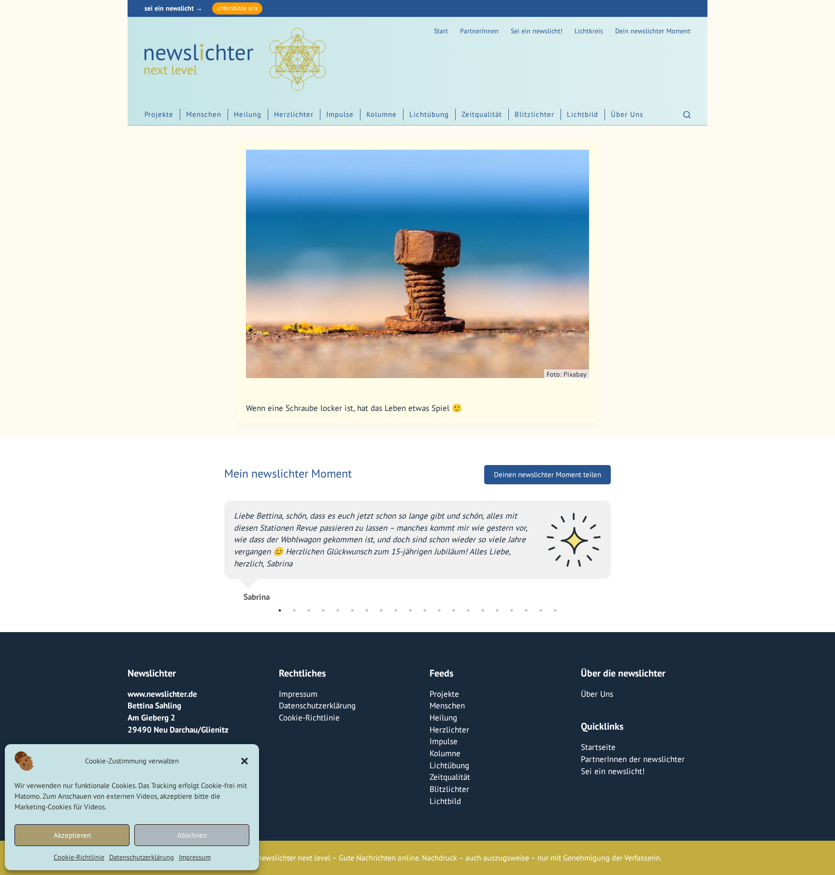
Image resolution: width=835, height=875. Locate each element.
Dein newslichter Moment (653, 31)
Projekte (158, 114)
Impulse (340, 114)
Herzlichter (294, 114)
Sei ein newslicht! (536, 31)
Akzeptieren (72, 835)
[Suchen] (687, 114)
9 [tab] (396, 610)
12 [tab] (439, 610)
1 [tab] (280, 610)
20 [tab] (555, 610)
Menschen (203, 114)
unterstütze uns (237, 8)
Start (441, 31)
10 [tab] (410, 610)
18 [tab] (526, 610)
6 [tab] (352, 610)
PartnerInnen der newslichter (633, 759)
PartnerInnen (479, 31)
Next (618, 546)
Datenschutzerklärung (141, 857)
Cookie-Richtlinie (79, 857)
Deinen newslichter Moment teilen (547, 474)
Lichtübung (429, 114)
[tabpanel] (417, 547)
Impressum (195, 857)
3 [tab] (309, 610)
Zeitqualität (481, 114)
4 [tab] (323, 610)
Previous (217, 546)
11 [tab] (425, 610)
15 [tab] (483, 610)
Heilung (247, 114)
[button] (244, 761)
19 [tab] (541, 610)
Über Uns (627, 114)
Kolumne (381, 114)
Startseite (598, 747)
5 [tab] (338, 610)
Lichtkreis (589, 31)
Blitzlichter (534, 114)
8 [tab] (381, 610)
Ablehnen (192, 835)
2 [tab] (294, 610)
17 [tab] (512, 610)
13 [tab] (454, 610)
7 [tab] (367, 610)
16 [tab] (497, 610)
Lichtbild (582, 114)
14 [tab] (468, 610)
